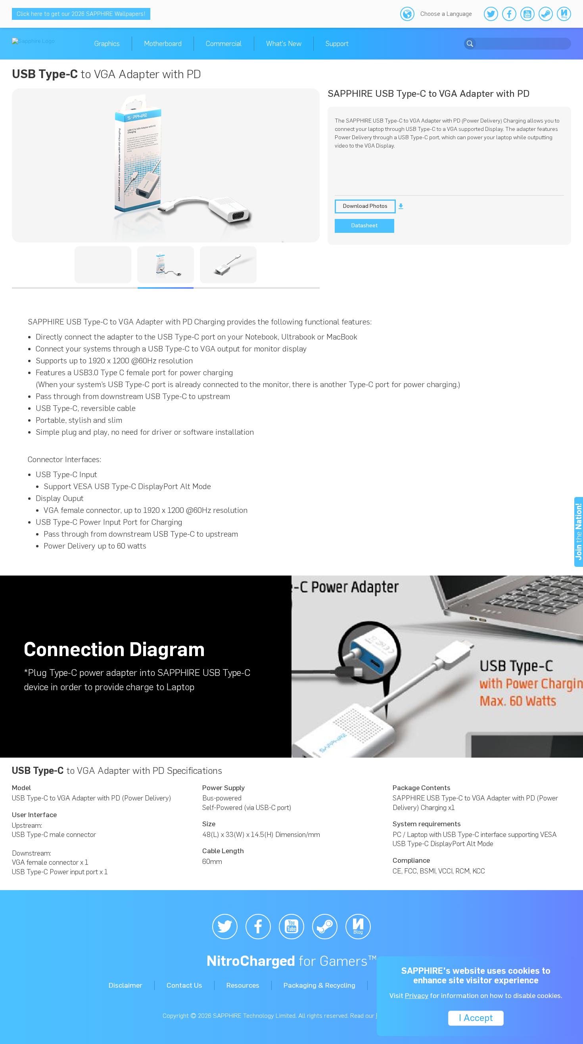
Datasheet (364, 225)
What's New (283, 43)
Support (337, 43)
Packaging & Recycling (319, 985)
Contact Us (184, 985)
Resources (242, 985)
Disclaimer (125, 985)
